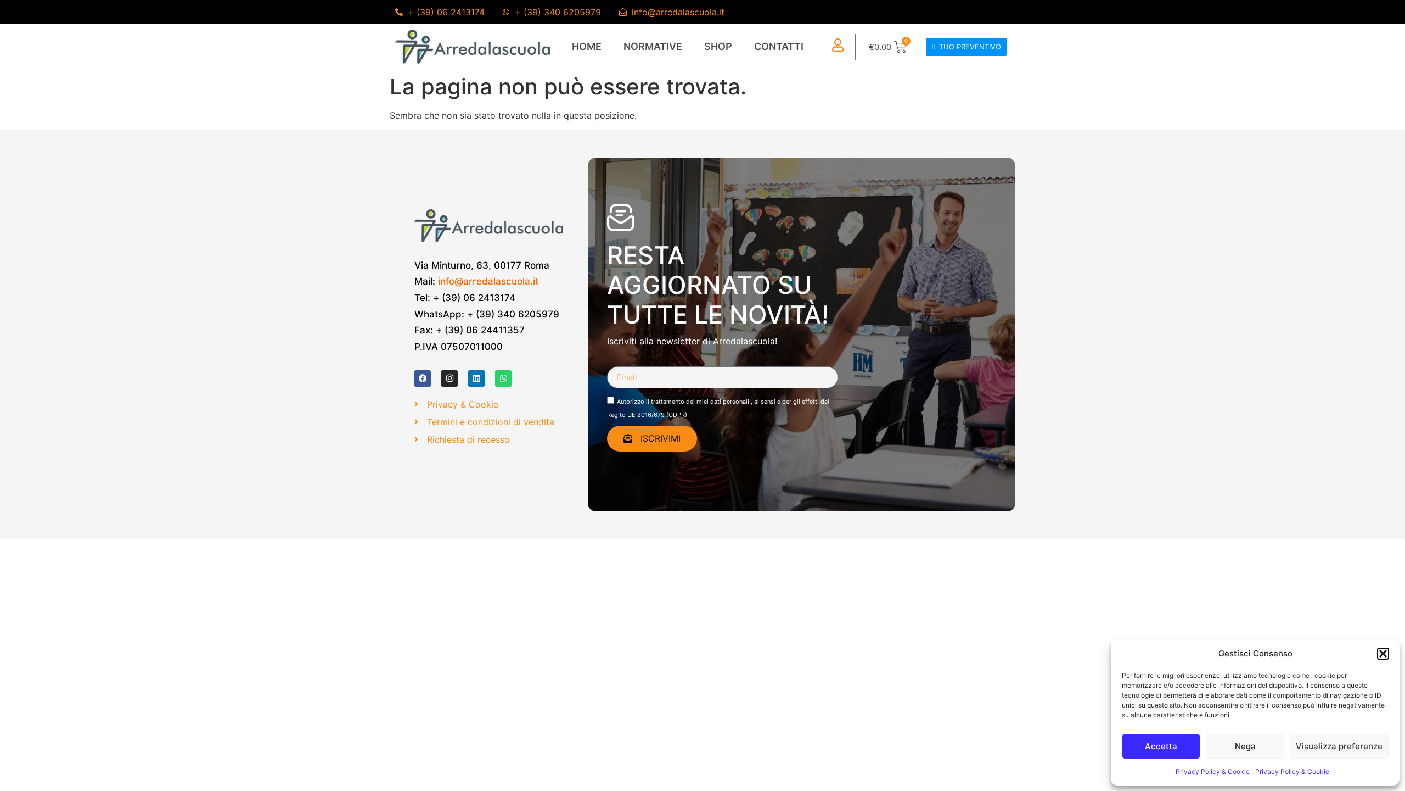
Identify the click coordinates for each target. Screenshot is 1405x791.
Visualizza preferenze (1339, 746)
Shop (718, 46)
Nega (1245, 746)
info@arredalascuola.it (488, 281)
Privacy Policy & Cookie (1213, 771)
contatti (778, 46)
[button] (1383, 653)
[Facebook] (422, 378)
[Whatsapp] (503, 378)
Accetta (1161, 746)
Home (587, 46)
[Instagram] (449, 378)
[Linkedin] (476, 378)
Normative (652, 46)
